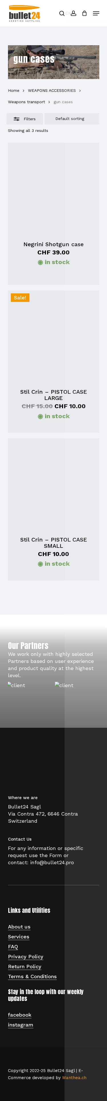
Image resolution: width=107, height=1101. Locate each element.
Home (13, 90)
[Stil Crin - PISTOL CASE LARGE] (53, 336)
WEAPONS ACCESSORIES (52, 90)
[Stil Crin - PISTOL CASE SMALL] (53, 483)
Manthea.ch (74, 1077)
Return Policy (24, 966)
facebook (19, 1015)
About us (19, 927)
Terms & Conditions (32, 976)
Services (18, 937)
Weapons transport (26, 101)
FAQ (13, 946)
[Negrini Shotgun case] (53, 188)
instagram (20, 1025)
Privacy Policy (25, 956)
